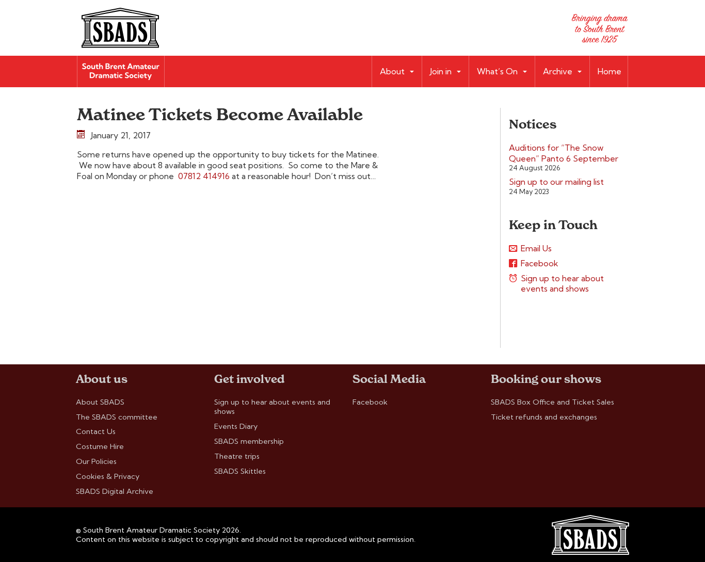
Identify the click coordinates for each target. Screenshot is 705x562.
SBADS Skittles (240, 471)
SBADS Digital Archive (114, 491)
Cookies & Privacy (107, 476)
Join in (441, 71)
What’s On (497, 71)
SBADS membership (249, 441)
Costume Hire (100, 446)
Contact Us (96, 431)
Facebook (539, 263)
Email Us (536, 248)
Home (609, 71)
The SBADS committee (116, 417)
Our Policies (96, 461)
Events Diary (236, 426)
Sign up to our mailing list (556, 181)
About (392, 71)
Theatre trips (237, 456)
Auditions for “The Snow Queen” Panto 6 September (563, 153)
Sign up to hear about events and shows (562, 283)
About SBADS (100, 402)
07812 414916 (204, 176)
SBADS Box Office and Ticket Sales (552, 402)
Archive (557, 71)
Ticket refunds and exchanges (544, 417)
